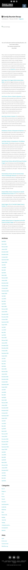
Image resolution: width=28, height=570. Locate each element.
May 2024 (4, 270)
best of (3, 488)
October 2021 (4, 350)
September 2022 (5, 322)
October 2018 (4, 444)
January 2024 (4, 280)
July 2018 (4, 452)
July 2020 (4, 389)
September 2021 (5, 353)
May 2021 (4, 363)
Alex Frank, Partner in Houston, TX (9, 116)
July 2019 (4, 420)
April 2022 (4, 335)
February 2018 (5, 465)
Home (3, 560)
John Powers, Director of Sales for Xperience (11, 96)
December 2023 (5, 283)
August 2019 (4, 418)
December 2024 (5, 251)
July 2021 (4, 358)
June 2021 (4, 361)
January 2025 (4, 249)
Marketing (4, 509)
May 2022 (4, 332)
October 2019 (4, 413)
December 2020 (5, 376)
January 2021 (4, 374)
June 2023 (4, 298)
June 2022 (4, 329)
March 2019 (4, 431)
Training (3, 522)
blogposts (21, 18)
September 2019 (5, 415)
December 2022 (5, 314)
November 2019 (5, 410)
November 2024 (5, 254)
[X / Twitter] (14, 1)
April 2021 (4, 366)
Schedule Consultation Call (18, 561)
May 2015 (4, 478)
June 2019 (4, 423)
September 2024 (5, 259)
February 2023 (5, 309)
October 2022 (4, 319)
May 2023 (4, 301)
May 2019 (4, 426)
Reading (3, 517)
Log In (14, 562)
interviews (4, 501)
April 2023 (4, 303)
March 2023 (4, 306)
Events (3, 496)
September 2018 (5, 446)
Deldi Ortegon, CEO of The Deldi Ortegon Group (12, 204)
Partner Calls (4, 514)
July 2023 (4, 296)
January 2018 (4, 467)
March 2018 (4, 462)
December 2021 (5, 345)
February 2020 (5, 402)
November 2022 (5, 316)
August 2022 (4, 324)
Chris (3, 493)
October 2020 (4, 381)
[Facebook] (11, 1)
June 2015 (4, 475)
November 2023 (5, 285)
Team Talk (4, 520)
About (9, 561)
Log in (3, 538)
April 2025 (4, 241)
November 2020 (5, 379)
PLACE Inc (13, 69)
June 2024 (4, 267)
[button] (24, 6)
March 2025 (4, 244)
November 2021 (5, 348)
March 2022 (4, 337)
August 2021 (4, 355)
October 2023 (4, 288)
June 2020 (4, 392)
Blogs (18, 560)
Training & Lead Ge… (6, 525)
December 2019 (5, 407)
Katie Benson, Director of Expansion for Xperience (13, 130)
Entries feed (4, 541)
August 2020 (4, 387)
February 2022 (5, 340)
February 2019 (5, 433)
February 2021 (5, 371)
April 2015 (4, 480)
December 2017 (5, 470)
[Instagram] (17, 1)
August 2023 (4, 293)
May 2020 (4, 394)
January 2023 (4, 311)
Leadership (4, 507)
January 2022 (4, 342)
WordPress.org (5, 546)
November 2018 (5, 441)
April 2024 (4, 272)
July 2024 (4, 264)
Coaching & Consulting (10, 560)
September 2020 (5, 384)
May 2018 (4, 457)
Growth (3, 499)
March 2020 (4, 400)
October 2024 (4, 257)
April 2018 (4, 459)
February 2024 (5, 277)
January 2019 (4, 436)
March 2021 (4, 368)
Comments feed (5, 543)
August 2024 (4, 262)
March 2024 (4, 275)
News (3, 512)
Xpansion (3, 530)
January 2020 (4, 405)
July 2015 (4, 472)
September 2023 (5, 290)
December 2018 (5, 439)
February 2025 (5, 246)
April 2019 (4, 428)
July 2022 (4, 327)
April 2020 (4, 397)
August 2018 (4, 449)
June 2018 (4, 454)
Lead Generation (5, 504)
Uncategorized (5, 527)
